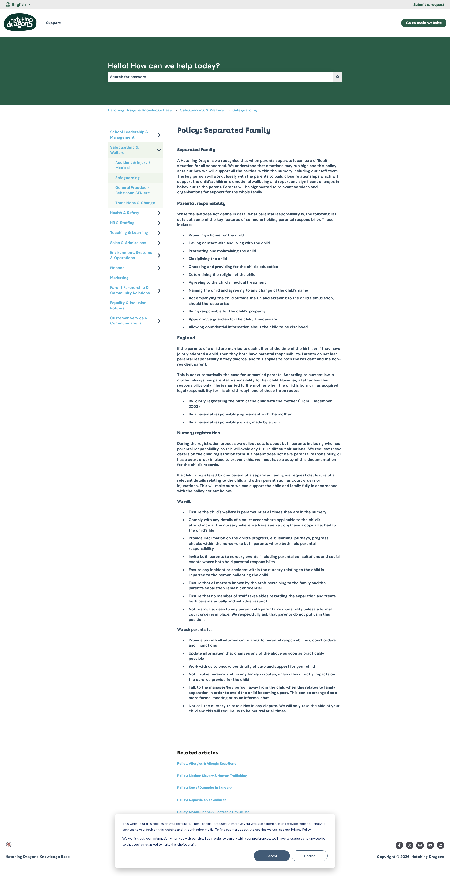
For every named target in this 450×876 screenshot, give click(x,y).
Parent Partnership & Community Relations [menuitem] (130, 290)
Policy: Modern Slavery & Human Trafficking (212, 775)
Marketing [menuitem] (119, 277)
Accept (271, 856)
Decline (309, 856)
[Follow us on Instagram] (420, 845)
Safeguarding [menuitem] (127, 177)
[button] (159, 132)
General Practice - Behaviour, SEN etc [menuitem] (132, 190)
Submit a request (428, 4)
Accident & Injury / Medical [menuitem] (132, 165)
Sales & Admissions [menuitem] (128, 242)
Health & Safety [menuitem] (124, 212)
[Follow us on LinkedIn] (440, 845)
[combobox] (220, 76)
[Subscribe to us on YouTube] (430, 845)
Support (53, 23)
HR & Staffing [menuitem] (122, 222)
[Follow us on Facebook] (399, 845)
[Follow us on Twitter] (409, 845)
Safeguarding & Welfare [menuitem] (124, 150)
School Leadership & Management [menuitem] (129, 134)
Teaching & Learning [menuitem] (129, 232)
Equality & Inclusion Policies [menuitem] (128, 305)
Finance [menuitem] (117, 267)
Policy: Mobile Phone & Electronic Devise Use (213, 812)
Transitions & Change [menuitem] (135, 202)
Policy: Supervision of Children (201, 800)
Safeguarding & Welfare (202, 110)
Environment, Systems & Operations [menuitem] (131, 255)
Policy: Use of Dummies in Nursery (204, 787)
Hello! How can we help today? (164, 66)
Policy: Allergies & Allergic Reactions (206, 763)
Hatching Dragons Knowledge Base (140, 110)
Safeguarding (244, 110)
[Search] (337, 76)
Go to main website (424, 23)
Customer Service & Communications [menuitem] (129, 321)
